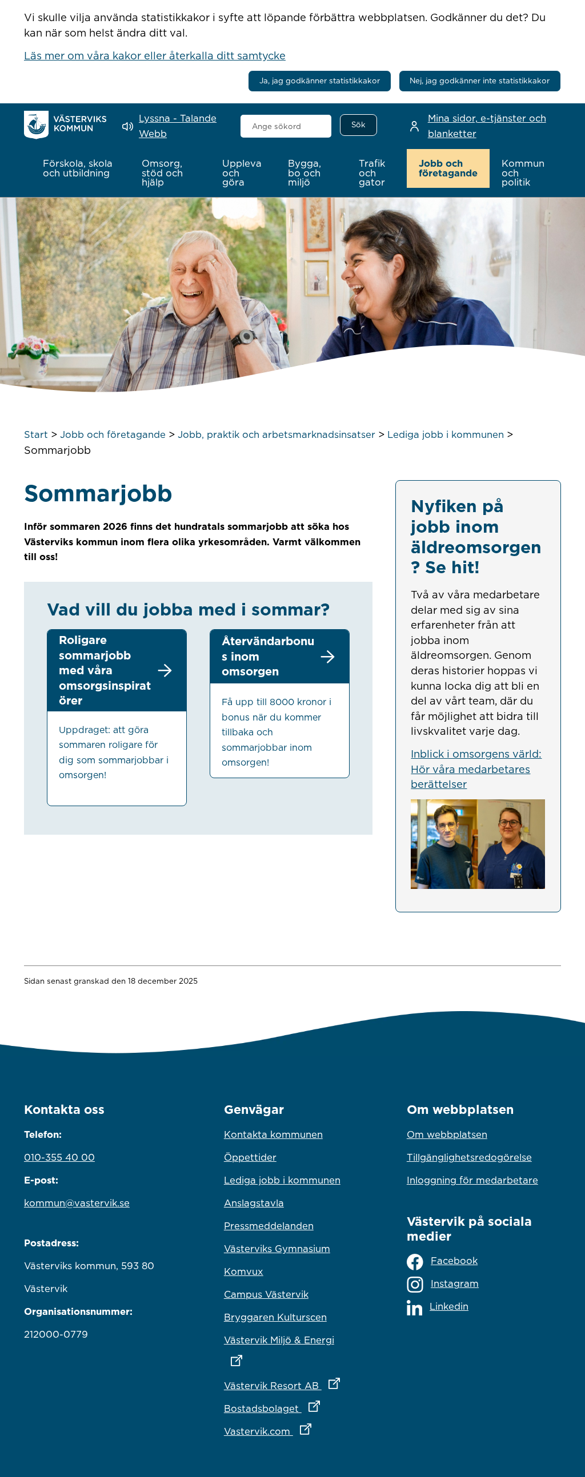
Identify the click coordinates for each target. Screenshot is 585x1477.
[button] (80, 168)
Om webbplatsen (447, 1134)
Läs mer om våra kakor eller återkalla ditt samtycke (155, 55)
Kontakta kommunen (273, 1134)
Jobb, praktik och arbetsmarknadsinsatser (276, 434)
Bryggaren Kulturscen (275, 1317)
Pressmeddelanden (269, 1225)
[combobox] (286, 126)
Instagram (455, 1283)
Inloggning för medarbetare (472, 1180)
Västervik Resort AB (292, 1385)
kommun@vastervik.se (77, 1203)
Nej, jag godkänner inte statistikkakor (480, 80)
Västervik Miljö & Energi (292, 1340)
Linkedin (449, 1306)
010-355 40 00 (59, 1157)
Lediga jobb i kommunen (445, 434)
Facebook (454, 1260)
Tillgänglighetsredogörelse (469, 1157)
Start (36, 434)
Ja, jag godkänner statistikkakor (319, 80)
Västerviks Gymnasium (277, 1248)
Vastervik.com (292, 1431)
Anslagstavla (254, 1203)
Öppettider (250, 1157)
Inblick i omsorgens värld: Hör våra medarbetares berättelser (476, 768)
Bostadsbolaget (292, 1408)
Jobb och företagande (113, 434)
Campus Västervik (266, 1294)
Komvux (243, 1271)
